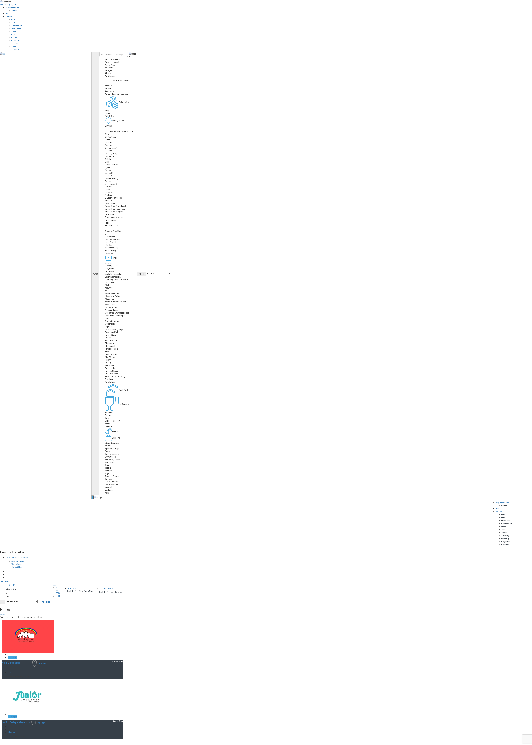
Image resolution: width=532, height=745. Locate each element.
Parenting (15, 43)
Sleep (13, 31)
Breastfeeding (16, 25)
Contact (14, 10)
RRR (58, 593)
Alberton (42, 663)
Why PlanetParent (12, 7)
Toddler (14, 37)
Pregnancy (15, 46)
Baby (13, 19)
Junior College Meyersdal (16, 722)
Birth (13, 22)
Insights (9, 16)
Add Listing (5, 4)
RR (57, 590)
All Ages (11, 732)
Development (16, 28)
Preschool (15, 49)
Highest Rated (17, 566)
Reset (3, 614)
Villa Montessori (11, 662)
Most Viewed (16, 564)
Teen (13, 34)
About (8, 13)
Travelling (15, 40)
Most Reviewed (18, 561)
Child (10, 672)
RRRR (58, 595)
